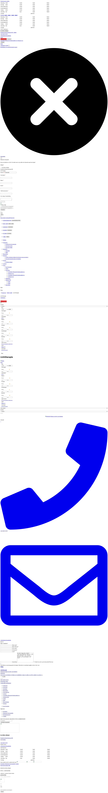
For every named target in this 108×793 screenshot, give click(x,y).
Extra (4, 265)
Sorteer (2, 304)
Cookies (4, 716)
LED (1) (2, 318)
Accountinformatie (10, 47)
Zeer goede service (4, 680)
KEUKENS (5, 230)
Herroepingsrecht (6, 715)
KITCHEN (5, 233)
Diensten (5, 256)
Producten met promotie (11, 244)
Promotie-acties (9, 246)
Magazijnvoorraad (4, 350)
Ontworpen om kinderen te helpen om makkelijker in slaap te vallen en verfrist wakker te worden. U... (21, 675)
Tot (7, 309)
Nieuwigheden (6, 702)
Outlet (7, 45)
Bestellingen (3, 47)
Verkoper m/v (20, 41)
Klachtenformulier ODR (5, 765)
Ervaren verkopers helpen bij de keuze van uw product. (17, 257)
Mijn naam (14, 645)
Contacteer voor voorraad (9, 420)
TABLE (4, 237)
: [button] (8, 15)
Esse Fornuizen (3, 39)
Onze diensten (6, 692)
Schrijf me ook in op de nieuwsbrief (42, 662)
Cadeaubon (2, 45)
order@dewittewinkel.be (5, 36)
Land (13, 652)
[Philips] (2, 361)
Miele (1, 44)
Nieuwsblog (5, 254)
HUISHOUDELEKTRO (7, 220)
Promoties (5, 243)
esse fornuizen (6, 706)
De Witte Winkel (5, 168)
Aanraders (5, 249)
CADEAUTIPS (8, 280)
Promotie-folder (9, 247)
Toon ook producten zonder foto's (7, 344)
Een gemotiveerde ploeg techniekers (13, 259)
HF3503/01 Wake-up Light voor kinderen (8, 672)
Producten (4, 293)
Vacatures (9, 39)
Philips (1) (3, 347)
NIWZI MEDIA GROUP (5, 777)
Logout (15, 47)
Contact (4, 264)
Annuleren (3, 209)
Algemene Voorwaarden (8, 713)
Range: (2, 313)
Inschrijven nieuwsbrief (5, 722)
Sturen (2, 791)
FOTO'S (5, 260)
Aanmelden (8, 285)
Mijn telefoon (15, 647)
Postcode (14, 648)
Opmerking (14, 662)
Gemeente (14, 650)
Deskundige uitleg (4, 681)
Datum (2, 172)
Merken (4, 240)
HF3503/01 (2, 673)
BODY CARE (5, 224)
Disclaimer (5, 711)
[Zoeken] (12, 208)
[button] (5, 1)
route (1, 37)
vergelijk (3, 676)
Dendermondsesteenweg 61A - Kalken (8, 32)
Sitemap (4, 704)
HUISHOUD (5, 227)
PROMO (2, 42)
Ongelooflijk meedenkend (5, 683)
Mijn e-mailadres (4, 643)
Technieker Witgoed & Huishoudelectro (8, 41)
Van (2, 309)
